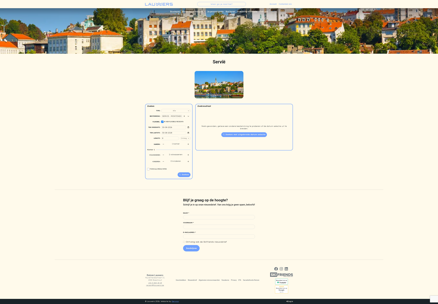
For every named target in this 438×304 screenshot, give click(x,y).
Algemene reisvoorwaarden (209, 280)
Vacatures (225, 280)
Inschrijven (191, 248)
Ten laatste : (155, 133)
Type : (158, 111)
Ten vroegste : (154, 127)
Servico (175, 301)
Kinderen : (157, 161)
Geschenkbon (181, 280)
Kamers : (157, 144)
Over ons (263, 11)
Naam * (186, 213)
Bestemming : (155, 116)
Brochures (175, 11)
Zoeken (185, 175)
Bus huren (230, 11)
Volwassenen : (155, 155)
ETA (239, 280)
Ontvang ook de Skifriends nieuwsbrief (206, 242)
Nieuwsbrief (192, 280)
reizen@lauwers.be (155, 285)
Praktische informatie (247, 11)
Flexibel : (157, 122)
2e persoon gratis (215, 11)
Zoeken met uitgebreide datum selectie (245, 135)
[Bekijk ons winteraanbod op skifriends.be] (281, 274)
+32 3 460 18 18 (155, 283)
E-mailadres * (189, 232)
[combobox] (221, 4)
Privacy (234, 280)
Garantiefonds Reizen (251, 280)
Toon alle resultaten (158, 169)
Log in (290, 301)
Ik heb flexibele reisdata (173, 121)
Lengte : (157, 138)
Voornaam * (188, 223)
